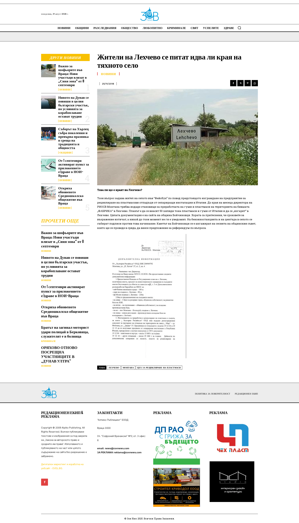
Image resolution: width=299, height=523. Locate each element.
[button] (239, 27)
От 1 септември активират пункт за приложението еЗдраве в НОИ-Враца (73, 168)
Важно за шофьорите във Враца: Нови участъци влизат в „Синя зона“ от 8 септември (72, 75)
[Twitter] (240, 83)
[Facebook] (233, 83)
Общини (65, 152)
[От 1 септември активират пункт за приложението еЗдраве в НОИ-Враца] (48, 165)
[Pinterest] (247, 83)
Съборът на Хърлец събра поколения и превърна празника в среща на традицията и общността (73, 138)
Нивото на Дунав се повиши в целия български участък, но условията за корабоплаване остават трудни (73, 106)
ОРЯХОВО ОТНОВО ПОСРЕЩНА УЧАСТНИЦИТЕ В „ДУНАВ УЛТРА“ (59, 354)
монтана (128, 368)
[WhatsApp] (255, 83)
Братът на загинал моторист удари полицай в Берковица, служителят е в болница (65, 331)
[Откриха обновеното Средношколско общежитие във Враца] (48, 192)
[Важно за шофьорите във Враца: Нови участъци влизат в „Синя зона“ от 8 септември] (48, 70)
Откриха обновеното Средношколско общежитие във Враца (70, 195)
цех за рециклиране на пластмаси (159, 368)
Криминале (48, 341)
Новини (64, 89)
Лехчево (113, 368)
